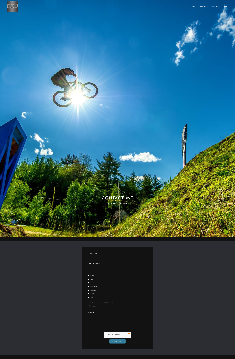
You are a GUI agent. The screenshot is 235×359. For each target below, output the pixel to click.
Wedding (93, 290)
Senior (92, 276)
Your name (93, 254)
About (226, 6)
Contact (215, 6)
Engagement (94, 286)
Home (193, 6)
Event (92, 294)
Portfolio (204, 6)
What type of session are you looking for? (107, 273)
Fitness (92, 283)
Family (92, 279)
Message (92, 312)
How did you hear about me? (100, 303)
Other (92, 297)
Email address (95, 263)
